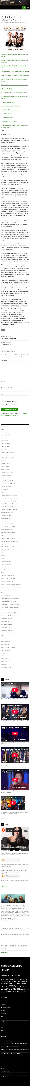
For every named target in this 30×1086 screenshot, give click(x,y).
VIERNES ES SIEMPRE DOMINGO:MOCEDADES (11, 853)
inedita (2, 1019)
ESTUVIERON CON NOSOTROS (7, 864)
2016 (3, 988)
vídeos (2, 1030)
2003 (2, 983)
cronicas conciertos (6, 1007)
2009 (21, 983)
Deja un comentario (21, 22)
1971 (6, 979)
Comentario (4, 360)
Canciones (3, 1004)
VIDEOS (23, 992)
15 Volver (7, 117)
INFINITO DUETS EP (6, 343)
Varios (10, 14)
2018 (13, 988)
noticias (3, 1022)
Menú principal (28, 7)
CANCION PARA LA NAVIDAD (8, 337)
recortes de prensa (5, 1024)
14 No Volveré (8, 113)
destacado (3, 1010)
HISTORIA (5, 970)
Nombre (3, 381)
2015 (21, 985)
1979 (5, 981)
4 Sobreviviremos (14, 71)
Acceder (3, 1068)
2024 (11, 992)
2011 (3, 986)
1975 (19, 979)
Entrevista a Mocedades (7, 880)
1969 (2, 979)
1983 (9, 981)
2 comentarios (8, 792)
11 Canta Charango (8, 102)
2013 (11, 986)
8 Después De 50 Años (7, 88)
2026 (18, 992)
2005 (7, 983)
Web (2, 394)
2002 (26, 981)
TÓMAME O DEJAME (5, 763)
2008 (18, 983)
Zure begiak (10, 1041)
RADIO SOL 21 (4, 886)
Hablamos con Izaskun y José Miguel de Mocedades (14, 928)
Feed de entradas (5, 1071)
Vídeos (7, 679)
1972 (9, 979)
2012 (7, 986)
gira (2, 1016)
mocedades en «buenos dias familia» (10, 812)
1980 (7, 981)
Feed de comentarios (6, 1074)
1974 (16, 979)
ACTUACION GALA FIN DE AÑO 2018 (9, 791)
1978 (2, 981)
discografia (4, 14)
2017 (8, 989)
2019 (19, 989)
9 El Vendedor (14, 92)
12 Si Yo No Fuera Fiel (10, 106)
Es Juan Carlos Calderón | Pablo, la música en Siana (13, 1049)
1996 (21, 981)
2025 (15, 992)
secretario (13, 22)
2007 (14, 983)
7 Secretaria (14, 85)
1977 (25, 979)
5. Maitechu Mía (15, 75)
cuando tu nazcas (15, 1046)
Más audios (4, 952)
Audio (6, 824)
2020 (22, 989)
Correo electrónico (6, 388)
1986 (18, 981)
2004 (4, 983)
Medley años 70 (5, 742)
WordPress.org (4, 1076)
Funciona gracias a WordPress (7, 1084)
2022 (3, 329)
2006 (10, 983)
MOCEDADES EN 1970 (21, 1043)
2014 (15, 985)
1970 (4, 979)
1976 (22, 979)
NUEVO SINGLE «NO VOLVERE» (8, 720)
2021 (26, 989)
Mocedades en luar (6, 698)
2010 (24, 983)
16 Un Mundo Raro (8, 121)
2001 (24, 981)
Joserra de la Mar (5, 1046)
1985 (16, 981)
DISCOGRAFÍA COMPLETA (11, 966)
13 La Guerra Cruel (10, 110)
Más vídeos (4, 818)
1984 (13, 981)
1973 (13, 979)
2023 (8, 992)
